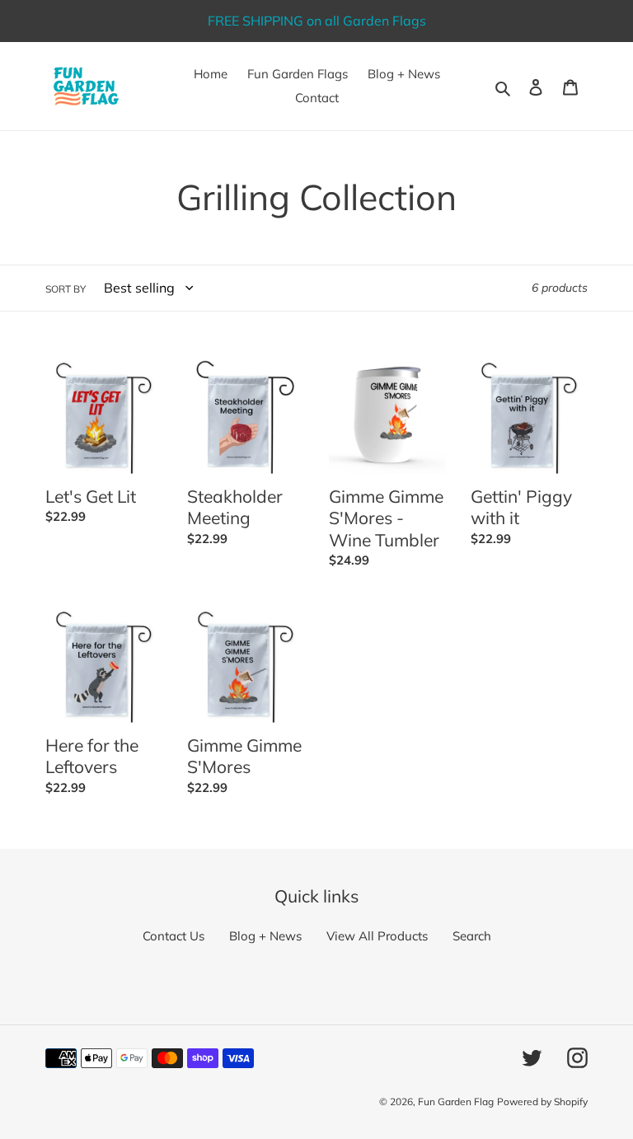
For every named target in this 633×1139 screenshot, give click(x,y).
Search (471, 936)
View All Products (377, 936)
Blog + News (265, 936)
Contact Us (173, 936)
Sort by (65, 289)
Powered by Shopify (542, 1101)
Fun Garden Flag (456, 1101)
